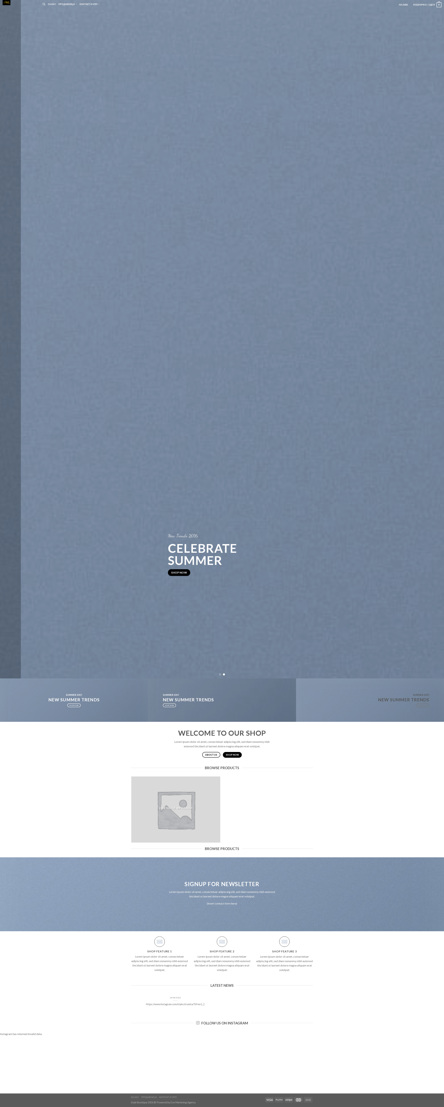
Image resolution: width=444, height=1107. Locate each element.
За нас (52, 4)
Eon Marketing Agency (183, 1102)
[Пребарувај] (44, 4)
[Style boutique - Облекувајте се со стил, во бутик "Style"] (20, 2)
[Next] (431, 339)
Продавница (66, 4)
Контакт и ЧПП (88, 4)
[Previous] (13, 339)
